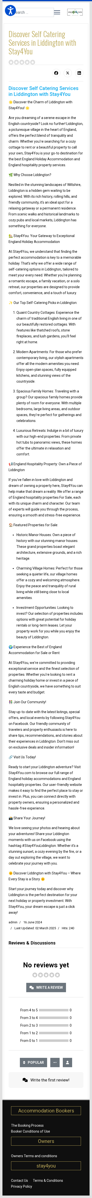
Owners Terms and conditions (34, 1156)
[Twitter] (68, 73)
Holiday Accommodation (54, 159)
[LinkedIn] (79, 73)
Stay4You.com (20, 773)
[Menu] (57, 12)
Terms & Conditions (48, 1181)
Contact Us (19, 1181)
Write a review (49, 987)
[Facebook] (56, 73)
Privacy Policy (21, 1186)
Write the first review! (49, 1080)
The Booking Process (27, 1125)
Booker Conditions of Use (30, 1131)
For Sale (65, 497)
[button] (10, 10)
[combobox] (32, 12)
